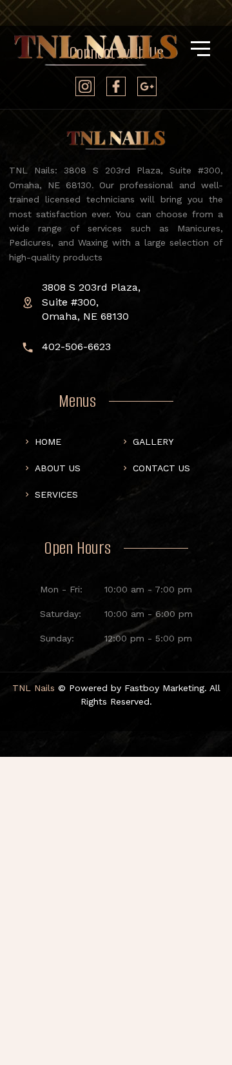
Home (48, 441)
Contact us (161, 468)
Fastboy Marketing (164, 688)
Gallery (153, 441)
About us (58, 468)
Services (56, 494)
